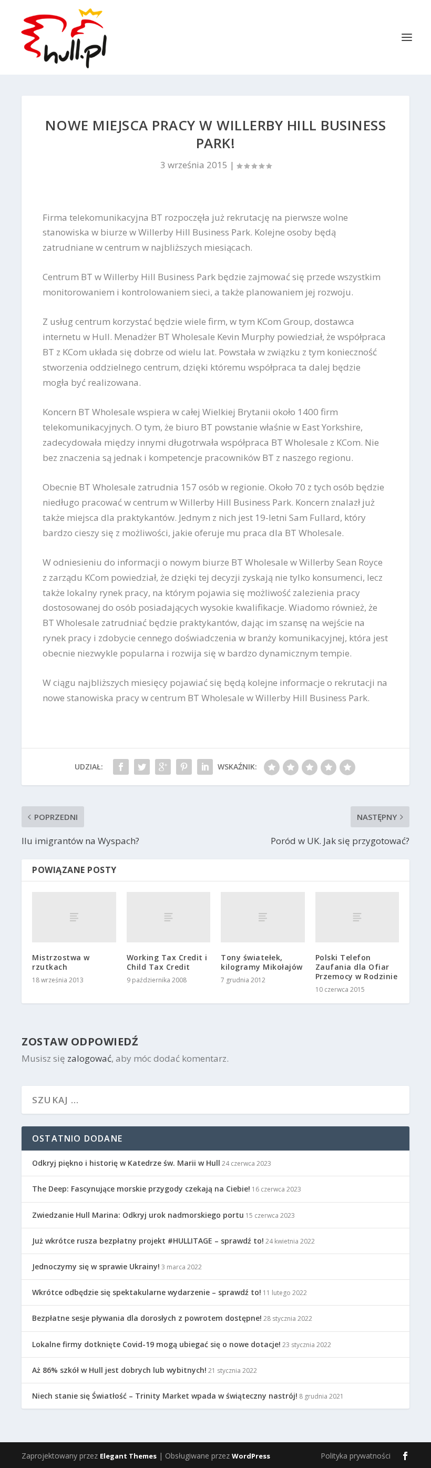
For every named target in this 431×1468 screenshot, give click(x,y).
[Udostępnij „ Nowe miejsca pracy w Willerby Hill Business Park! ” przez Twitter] (141, 766)
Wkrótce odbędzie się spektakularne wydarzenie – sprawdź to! (146, 1292)
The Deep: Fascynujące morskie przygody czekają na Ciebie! (141, 1189)
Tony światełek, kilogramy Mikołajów (262, 962)
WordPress (251, 1456)
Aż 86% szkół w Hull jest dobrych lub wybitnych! (119, 1370)
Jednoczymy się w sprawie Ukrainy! (96, 1266)
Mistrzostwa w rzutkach (61, 962)
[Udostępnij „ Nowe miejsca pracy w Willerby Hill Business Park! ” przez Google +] (162, 766)
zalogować (89, 1058)
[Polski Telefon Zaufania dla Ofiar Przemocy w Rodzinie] (357, 917)
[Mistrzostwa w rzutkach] (74, 917)
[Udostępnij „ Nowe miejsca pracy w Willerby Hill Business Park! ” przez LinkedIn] (205, 766)
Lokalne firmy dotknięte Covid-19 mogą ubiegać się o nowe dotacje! (156, 1344)
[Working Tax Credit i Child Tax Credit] (169, 917)
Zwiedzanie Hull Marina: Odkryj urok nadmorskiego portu (138, 1215)
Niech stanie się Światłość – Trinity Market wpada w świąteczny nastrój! (164, 1396)
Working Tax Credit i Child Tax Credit (167, 962)
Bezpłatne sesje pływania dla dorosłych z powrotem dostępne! (147, 1318)
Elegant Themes (128, 1456)
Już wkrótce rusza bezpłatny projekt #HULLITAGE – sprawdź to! (148, 1241)
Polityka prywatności (356, 1456)
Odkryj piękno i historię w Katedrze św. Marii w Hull (126, 1163)
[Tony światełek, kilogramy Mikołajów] (263, 917)
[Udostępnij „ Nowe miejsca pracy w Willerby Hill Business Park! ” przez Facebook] (120, 766)
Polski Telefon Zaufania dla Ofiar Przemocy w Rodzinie (356, 966)
